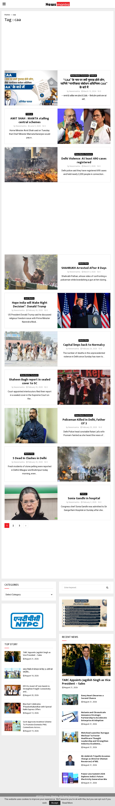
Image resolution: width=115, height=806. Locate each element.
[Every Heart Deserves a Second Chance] (70, 699)
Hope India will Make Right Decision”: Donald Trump (29, 304)
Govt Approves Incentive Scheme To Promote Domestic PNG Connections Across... (37, 724)
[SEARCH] (107, 588)
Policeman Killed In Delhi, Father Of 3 (84, 421)
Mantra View (83, 263)
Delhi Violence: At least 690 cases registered (83, 160)
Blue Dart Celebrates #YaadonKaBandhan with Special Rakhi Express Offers (37, 706)
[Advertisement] (57, 46)
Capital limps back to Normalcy (84, 344)
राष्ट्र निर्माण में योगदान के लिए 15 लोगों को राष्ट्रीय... (38, 671)
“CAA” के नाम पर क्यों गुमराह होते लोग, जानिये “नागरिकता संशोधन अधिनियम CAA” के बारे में (83, 83)
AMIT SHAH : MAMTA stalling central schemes (29, 120)
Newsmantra (74, 91)
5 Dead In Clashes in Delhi (30, 458)
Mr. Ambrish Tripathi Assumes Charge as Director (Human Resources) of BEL (95, 758)
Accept (54, 803)
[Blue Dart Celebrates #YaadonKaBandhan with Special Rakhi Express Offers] (12, 708)
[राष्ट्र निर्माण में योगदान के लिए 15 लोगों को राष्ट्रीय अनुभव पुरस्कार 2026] (12, 673)
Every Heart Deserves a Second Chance (92, 697)
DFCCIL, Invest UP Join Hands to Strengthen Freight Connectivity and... (36, 688)
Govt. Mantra (29, 298)
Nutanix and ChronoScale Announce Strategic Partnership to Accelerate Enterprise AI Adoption (94, 716)
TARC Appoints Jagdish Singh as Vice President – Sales (37, 654)
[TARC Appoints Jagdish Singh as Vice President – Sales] (12, 656)
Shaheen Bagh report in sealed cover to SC (29, 381)
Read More (67, 803)
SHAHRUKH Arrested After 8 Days (83, 268)
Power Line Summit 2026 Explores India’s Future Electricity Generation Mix (94, 776)
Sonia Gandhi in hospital (84, 498)
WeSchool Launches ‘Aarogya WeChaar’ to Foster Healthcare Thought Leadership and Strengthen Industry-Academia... (95, 738)
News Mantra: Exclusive (79, 75)
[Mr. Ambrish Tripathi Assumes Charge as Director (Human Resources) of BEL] (70, 760)
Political (93, 75)
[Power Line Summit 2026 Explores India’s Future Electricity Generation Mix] (70, 778)
